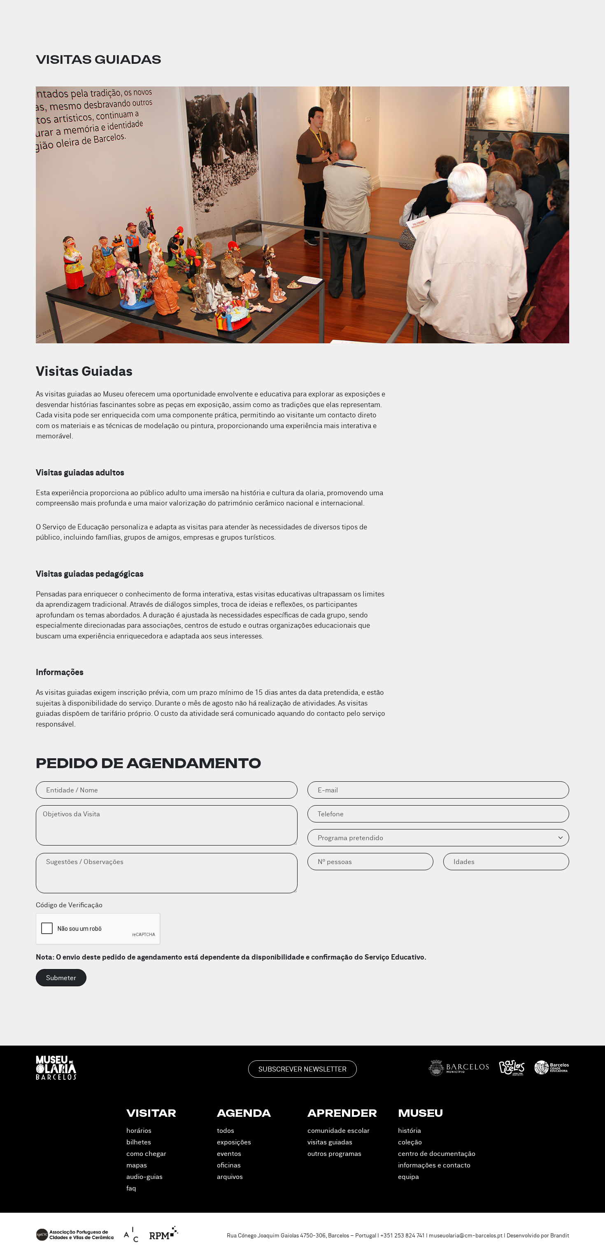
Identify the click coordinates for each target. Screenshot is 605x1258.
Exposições (234, 1142)
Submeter (61, 978)
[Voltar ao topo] (587, 1239)
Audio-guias (144, 1176)
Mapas (136, 1165)
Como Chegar (146, 1153)
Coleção (410, 1142)
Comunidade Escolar (338, 1130)
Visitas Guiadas (329, 1142)
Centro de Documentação (436, 1153)
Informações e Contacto (434, 1165)
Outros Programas (334, 1153)
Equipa (408, 1176)
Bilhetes (138, 1142)
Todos (225, 1130)
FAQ (131, 1188)
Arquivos (230, 1176)
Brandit (559, 1235)
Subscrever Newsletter (302, 1069)
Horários (138, 1130)
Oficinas (229, 1165)
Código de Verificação (69, 905)
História (409, 1130)
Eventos (229, 1153)
